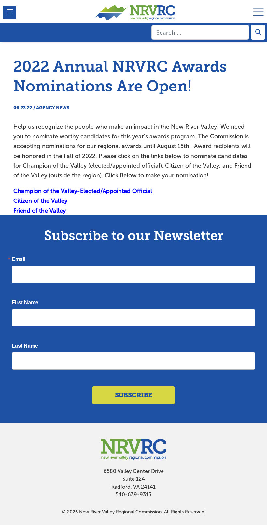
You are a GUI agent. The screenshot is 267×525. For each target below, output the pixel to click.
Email (18, 259)
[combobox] (200, 32)
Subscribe (133, 395)
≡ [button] (10, 12)
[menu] (258, 9)
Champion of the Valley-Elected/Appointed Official (82, 191)
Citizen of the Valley (40, 200)
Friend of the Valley (39, 210)
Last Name (25, 345)
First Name (25, 302)
